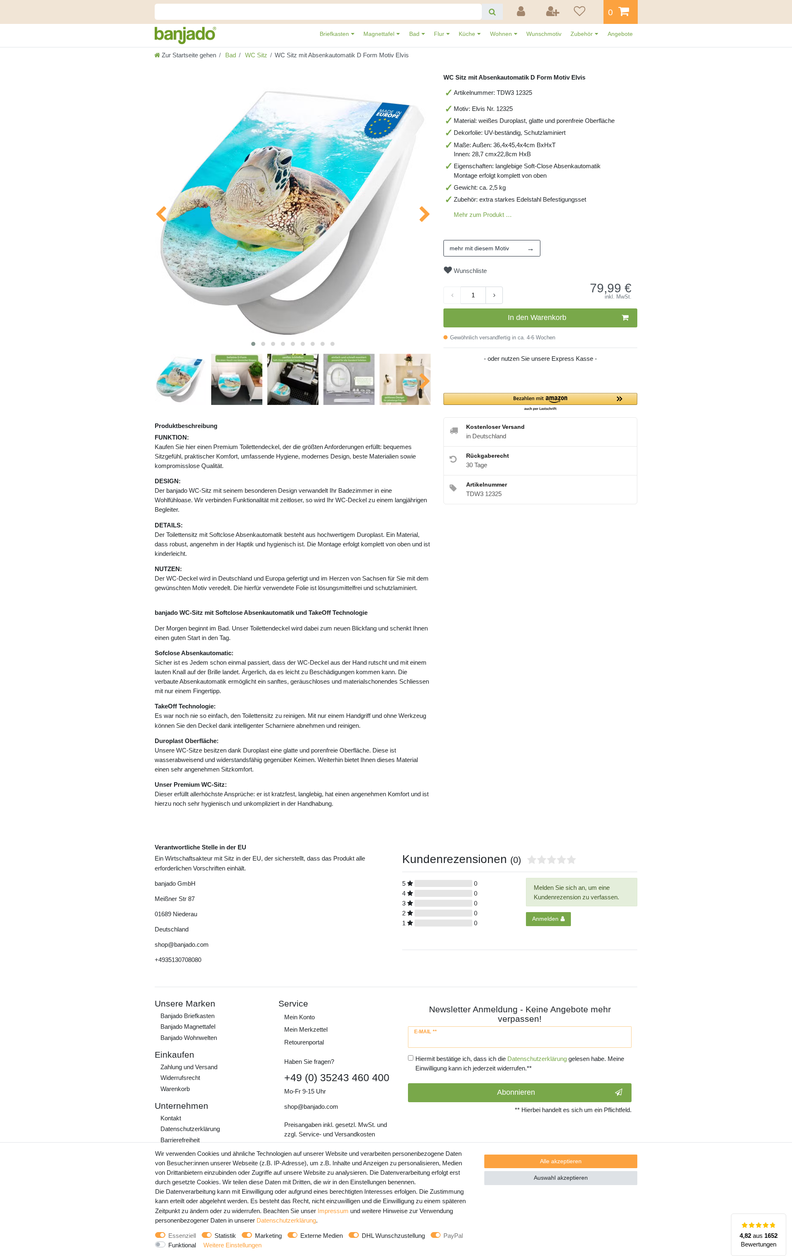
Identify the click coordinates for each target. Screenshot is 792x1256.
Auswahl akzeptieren (561, 1177)
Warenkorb (175, 1088)
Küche (468, 34)
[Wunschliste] (585, 12)
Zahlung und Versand (188, 1066)
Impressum (333, 1210)
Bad (415, 34)
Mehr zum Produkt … (483, 214)
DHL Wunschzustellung (393, 1235)
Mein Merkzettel (306, 1029)
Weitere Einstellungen (232, 1245)
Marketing (268, 1235)
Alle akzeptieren (561, 1161)
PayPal (453, 1235)
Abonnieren (516, 1092)
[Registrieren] (553, 12)
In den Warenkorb (537, 317)
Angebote (620, 34)
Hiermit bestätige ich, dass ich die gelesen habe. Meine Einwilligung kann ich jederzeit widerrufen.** (519, 1063)
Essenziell (182, 1235)
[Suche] (492, 12)
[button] (540, 402)
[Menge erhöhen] (494, 295)
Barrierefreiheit (180, 1139)
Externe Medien (321, 1235)
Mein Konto (299, 1017)
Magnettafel (379, 34)
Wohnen (502, 34)
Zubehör (582, 34)
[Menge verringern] (452, 295)
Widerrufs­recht (180, 1077)
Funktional (182, 1245)
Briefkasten (335, 34)
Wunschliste (469, 270)
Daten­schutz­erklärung (190, 1128)
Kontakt (170, 1118)
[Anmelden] (522, 12)
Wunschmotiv (543, 34)
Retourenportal (304, 1042)
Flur (440, 34)
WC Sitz (255, 55)
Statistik (225, 1235)
